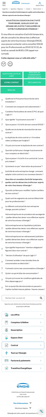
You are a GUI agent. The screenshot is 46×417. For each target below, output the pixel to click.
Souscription (16, 330)
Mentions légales (21, 408)
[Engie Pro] (21, 4)
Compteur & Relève (19, 322)
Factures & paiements (20, 360)
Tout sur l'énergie (18, 353)
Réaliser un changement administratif (34, 75)
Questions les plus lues (11, 75)
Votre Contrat (11, 82)
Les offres (15, 314)
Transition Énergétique (21, 368)
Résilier (11, 90)
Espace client (17, 337)
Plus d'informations (20, 403)
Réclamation (34, 82)
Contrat (14, 345)
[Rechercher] (41, 298)
